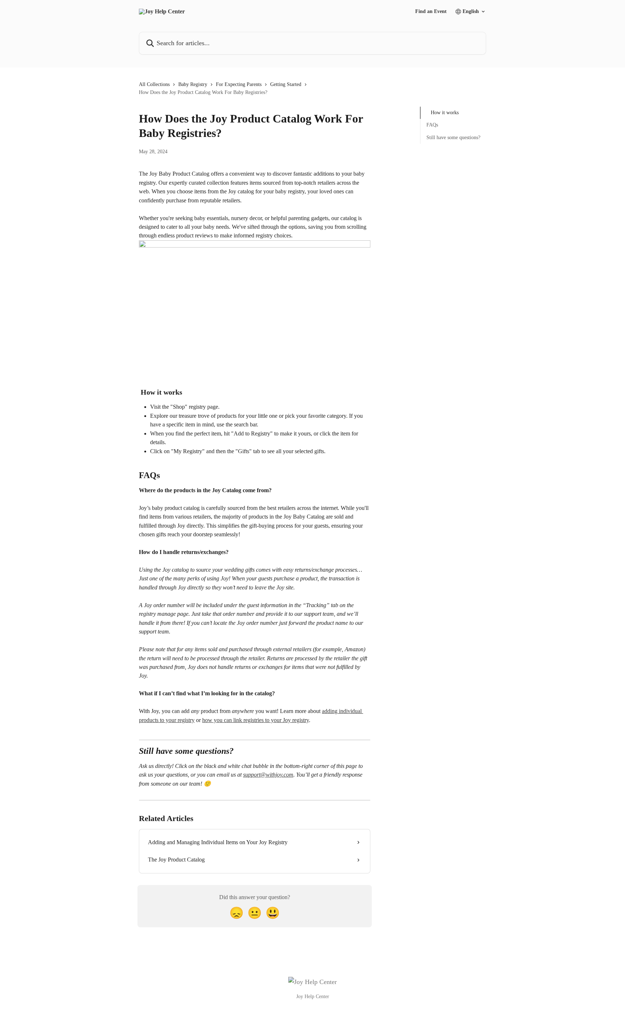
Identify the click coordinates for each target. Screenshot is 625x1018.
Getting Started (285, 84)
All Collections (154, 84)
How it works (445, 112)
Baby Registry (192, 84)
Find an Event (431, 11)
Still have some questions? (453, 137)
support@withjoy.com (268, 775)
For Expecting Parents (239, 84)
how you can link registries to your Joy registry (255, 720)
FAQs (432, 125)
